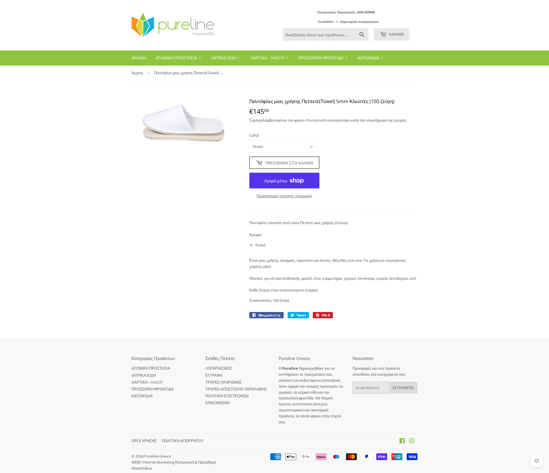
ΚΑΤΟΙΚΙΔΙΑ (369, 58)
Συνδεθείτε (326, 21)
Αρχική (137, 72)
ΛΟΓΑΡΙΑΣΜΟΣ (218, 368)
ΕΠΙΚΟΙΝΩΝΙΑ (217, 402)
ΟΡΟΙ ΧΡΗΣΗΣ (144, 440)
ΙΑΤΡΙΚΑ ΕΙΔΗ (224, 58)
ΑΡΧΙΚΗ (139, 58)
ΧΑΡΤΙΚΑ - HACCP (268, 58)
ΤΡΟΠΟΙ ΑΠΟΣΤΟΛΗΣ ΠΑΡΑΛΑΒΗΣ (236, 389)
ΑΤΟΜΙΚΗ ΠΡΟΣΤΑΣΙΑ (177, 58)
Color (254, 135)
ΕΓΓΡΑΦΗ (213, 375)
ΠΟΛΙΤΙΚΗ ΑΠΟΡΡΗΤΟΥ (183, 440)
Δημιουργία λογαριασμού (359, 21)
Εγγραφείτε (403, 387)
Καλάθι (396, 34)
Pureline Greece (157, 456)
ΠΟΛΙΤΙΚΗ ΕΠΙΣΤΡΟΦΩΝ (226, 395)
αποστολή (318, 120)
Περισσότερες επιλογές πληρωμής (284, 195)
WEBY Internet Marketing (153, 462)
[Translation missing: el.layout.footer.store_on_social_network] (402, 441)
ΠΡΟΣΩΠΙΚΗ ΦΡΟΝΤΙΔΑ (321, 58)
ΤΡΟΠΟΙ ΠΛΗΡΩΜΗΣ (223, 382)
